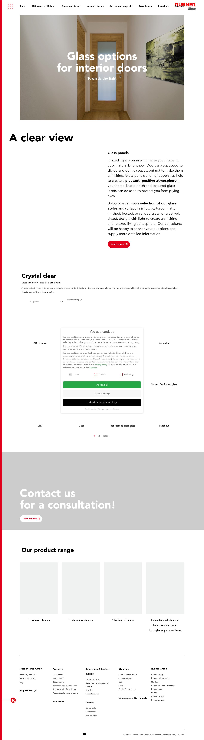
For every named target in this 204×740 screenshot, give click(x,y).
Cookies (180, 734)
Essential (77, 374)
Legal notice (137, 734)
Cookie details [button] (90, 409)
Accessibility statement (164, 734)
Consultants (91, 708)
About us (123, 669)
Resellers (89, 690)
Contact (90, 702)
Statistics (102, 374)
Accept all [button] (102, 384)
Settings (93, 367)
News (120, 685)
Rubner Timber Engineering (163, 685)
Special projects (92, 694)
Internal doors (59, 678)
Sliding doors (58, 682)
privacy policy (101, 364)
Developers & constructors (97, 683)
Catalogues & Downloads (132, 698)
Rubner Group (157, 674)
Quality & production (127, 689)
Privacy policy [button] (103, 409)
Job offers (58, 701)
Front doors (58, 675)
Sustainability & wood (127, 675)
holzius (154, 692)
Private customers (93, 679)
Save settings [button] (102, 393)
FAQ (120, 682)
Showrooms (91, 712)
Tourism (89, 686)
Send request (91, 715)
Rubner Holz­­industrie (160, 678)
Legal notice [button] (114, 409)
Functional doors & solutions (65, 685)
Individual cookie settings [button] (102, 402)
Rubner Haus (156, 689)
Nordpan (155, 682)
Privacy (148, 734)
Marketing (128, 374)
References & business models (98, 671)
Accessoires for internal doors (65, 693)
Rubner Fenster (157, 696)
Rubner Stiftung (157, 700)
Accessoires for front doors (64, 689)
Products (58, 669)
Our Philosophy (125, 678)
